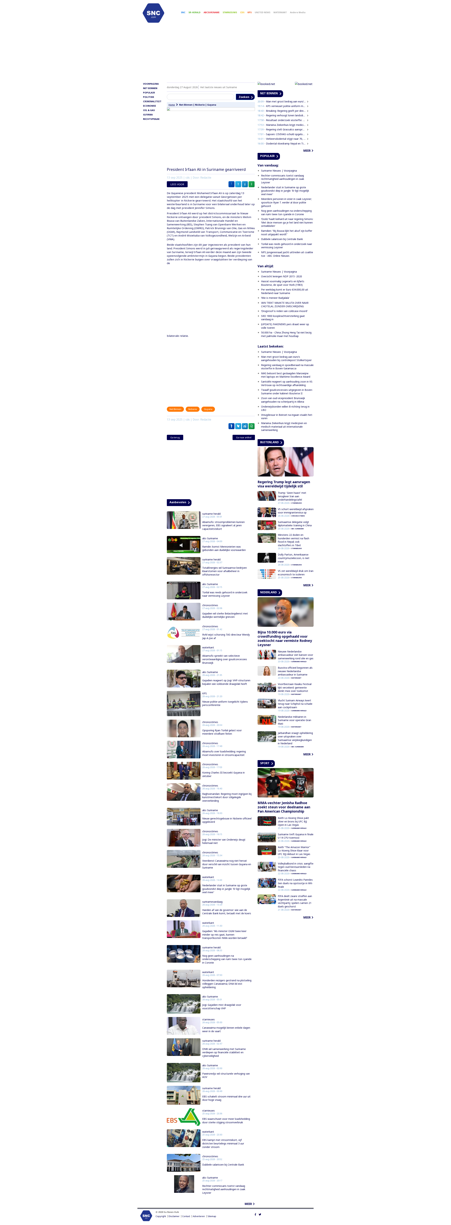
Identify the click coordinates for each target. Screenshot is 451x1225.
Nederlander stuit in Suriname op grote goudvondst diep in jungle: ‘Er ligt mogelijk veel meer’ (226, 889)
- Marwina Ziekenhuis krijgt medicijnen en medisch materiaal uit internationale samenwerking (282, 125)
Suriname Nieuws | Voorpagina (279, 170)
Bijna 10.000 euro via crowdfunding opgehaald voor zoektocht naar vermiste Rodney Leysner (285, 638)
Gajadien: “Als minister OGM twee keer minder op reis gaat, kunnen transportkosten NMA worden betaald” (224, 934)
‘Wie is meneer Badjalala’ (275, 297)
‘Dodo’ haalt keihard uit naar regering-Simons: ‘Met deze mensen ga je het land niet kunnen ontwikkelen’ (287, 222)
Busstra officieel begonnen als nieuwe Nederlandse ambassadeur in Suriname (295, 671)
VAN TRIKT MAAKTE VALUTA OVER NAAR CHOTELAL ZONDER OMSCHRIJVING (284, 304)
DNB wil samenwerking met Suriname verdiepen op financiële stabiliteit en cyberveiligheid (224, 1052)
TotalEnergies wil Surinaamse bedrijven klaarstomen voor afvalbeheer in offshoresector (224, 571)
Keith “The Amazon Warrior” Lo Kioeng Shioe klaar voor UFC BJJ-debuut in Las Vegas (294, 850)
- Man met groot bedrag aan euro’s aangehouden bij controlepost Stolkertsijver (282, 101)
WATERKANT (280, 12)
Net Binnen (186, 104)
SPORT (265, 763)
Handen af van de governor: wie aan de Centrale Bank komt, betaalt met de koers (226, 911)
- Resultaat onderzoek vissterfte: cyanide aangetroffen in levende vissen (282, 120)
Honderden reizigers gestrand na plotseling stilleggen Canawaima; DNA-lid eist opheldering (226, 984)
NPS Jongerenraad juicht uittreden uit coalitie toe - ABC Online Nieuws (287, 254)
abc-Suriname (210, 538)
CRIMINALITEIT (152, 101)
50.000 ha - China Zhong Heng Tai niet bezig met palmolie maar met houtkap (286, 334)
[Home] (153, 13)
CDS (242, 12)
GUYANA (148, 114)
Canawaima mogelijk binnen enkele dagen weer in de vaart (226, 1029)
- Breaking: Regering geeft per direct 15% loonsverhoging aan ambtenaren (282, 110)
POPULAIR (149, 92)
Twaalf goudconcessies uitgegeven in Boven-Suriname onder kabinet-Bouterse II (287, 391)
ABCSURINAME (212, 12)
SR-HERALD (194, 12)
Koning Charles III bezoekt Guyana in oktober (223, 774)
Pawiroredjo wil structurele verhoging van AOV (226, 1075)
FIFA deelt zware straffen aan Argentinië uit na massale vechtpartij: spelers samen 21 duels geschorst (295, 901)
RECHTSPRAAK (151, 119)
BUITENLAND (269, 442)
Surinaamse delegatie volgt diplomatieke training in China (295, 523)
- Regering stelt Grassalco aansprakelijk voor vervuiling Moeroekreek (282, 129)
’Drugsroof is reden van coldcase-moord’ (284, 311)
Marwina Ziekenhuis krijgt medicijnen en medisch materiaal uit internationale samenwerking (284, 426)
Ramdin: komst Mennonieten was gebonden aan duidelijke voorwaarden (224, 548)
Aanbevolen (177, 502)
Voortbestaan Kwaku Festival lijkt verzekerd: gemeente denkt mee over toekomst (294, 687)
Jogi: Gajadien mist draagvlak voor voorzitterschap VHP (221, 1006)
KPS (250, 12)
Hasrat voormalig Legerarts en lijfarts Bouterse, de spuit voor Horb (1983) (282, 283)
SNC (183, 12)
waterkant (208, 647)
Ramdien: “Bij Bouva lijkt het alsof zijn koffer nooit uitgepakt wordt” (286, 232)
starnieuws (208, 1019)
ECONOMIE (149, 105)
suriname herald (211, 513)
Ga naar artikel (243, 437)
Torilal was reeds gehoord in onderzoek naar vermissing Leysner (224, 594)
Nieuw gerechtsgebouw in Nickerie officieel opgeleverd (227, 820)
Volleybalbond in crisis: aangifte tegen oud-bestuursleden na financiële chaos (295, 867)
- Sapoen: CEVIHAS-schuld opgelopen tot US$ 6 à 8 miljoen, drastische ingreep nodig (282, 134)
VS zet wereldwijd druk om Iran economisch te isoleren (295, 572)
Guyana (211, 104)
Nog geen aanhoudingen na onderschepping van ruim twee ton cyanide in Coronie (227, 959)
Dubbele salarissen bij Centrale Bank (223, 1164)
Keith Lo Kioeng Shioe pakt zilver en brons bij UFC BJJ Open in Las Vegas (293, 821)
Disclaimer (174, 1216)
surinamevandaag (212, 901)
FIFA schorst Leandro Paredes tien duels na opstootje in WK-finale (295, 883)
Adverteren (199, 1216)
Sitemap (212, 1216)
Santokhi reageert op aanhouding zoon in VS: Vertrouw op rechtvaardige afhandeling (287, 383)
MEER (248, 1204)
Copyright (161, 1216)
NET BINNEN (150, 88)
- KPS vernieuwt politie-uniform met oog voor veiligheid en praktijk (282, 106)
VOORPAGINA (151, 83)
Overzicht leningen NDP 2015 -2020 (281, 276)
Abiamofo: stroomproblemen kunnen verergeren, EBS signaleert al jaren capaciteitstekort (223, 525)
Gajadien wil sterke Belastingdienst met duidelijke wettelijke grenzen (225, 615)
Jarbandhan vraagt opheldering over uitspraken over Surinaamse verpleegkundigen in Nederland (295, 738)
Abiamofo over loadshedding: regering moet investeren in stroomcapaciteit (224, 753)
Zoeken (244, 97)
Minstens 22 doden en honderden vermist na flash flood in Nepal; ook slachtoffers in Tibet (293, 540)
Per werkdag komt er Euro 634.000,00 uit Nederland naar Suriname (284, 291)
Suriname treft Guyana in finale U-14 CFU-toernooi (295, 836)
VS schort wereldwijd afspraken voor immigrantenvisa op (296, 510)
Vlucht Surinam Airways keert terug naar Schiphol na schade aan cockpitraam (295, 704)
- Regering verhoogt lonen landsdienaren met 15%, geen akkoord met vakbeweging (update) (282, 115)
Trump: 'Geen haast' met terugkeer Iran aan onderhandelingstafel (292, 496)
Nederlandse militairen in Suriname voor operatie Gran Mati (294, 720)
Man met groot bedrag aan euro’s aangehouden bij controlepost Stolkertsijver (286, 358)
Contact (186, 1216)
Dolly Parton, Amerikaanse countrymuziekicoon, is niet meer (293, 558)
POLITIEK (148, 97)
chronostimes (210, 605)
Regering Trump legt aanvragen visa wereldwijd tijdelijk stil (284, 484)
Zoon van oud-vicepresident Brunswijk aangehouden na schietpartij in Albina (283, 399)
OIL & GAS (149, 110)
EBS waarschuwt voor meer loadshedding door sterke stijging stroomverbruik (226, 1120)
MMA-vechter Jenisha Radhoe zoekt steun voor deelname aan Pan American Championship (284, 807)
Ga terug (175, 437)
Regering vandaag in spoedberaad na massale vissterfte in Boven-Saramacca (287, 366)
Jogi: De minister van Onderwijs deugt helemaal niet (223, 841)
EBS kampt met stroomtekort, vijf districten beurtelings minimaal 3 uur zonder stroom (223, 1143)
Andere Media (297, 12)
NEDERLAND (268, 592)
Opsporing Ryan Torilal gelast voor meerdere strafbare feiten (222, 732)
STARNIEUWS (230, 12)
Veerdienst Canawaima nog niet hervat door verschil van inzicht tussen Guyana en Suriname (226, 864)
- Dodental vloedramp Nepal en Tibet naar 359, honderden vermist (282, 143)
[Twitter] (260, 1214)
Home (172, 104)
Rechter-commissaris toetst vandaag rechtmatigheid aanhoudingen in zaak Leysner (223, 1189)
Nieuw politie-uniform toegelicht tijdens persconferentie (225, 703)
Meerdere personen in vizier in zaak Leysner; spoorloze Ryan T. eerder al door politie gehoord (286, 202)
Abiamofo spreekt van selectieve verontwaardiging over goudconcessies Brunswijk (224, 659)
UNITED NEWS (262, 12)
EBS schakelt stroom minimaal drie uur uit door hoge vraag (226, 1098)
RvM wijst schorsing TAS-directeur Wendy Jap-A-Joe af (226, 636)
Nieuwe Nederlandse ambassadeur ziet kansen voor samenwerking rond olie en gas (295, 655)
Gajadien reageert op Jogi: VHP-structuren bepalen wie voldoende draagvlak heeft (226, 682)
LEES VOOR (177, 184)
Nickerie (200, 104)
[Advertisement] (225, 54)
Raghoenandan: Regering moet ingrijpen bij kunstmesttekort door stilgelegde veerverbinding (227, 797)
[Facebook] (255, 1214)
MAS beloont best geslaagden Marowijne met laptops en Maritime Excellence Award (285, 375)
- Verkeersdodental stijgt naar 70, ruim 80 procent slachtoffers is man (282, 138)
